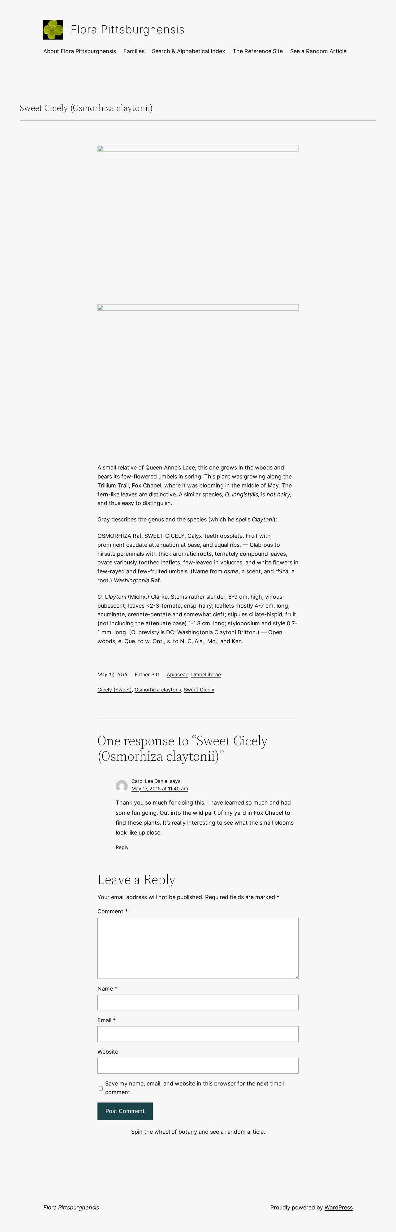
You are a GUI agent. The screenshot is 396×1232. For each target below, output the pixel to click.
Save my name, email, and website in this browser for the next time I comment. (195, 1088)
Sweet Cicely (199, 689)
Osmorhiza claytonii (158, 689)
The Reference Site (258, 51)
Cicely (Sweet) (114, 689)
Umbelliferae (206, 674)
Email (106, 1020)
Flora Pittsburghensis (128, 29)
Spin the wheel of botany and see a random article (197, 1131)
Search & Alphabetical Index (188, 51)
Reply (122, 847)
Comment (112, 911)
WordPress (339, 1207)
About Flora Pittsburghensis (79, 51)
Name (107, 988)
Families (133, 51)
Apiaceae (177, 674)
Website (107, 1051)
